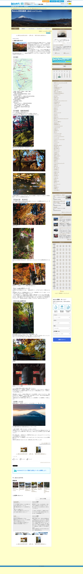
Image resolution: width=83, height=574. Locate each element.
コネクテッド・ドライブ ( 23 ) (59, 139)
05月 (66, 245)
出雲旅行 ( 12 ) (56, 103)
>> (63, 69)
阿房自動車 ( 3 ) (56, 158)
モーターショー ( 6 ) (57, 112)
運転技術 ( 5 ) (56, 123)
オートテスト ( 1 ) (57, 184)
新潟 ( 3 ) (55, 185)
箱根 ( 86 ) (56, 85)
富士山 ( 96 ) (56, 99)
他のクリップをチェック (66, 212)
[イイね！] (48, 32)
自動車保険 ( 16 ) (57, 124)
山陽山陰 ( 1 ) (56, 187)
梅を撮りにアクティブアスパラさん (15, 489)
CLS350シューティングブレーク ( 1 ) (60, 100)
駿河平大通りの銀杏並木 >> (40, 35)
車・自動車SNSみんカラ (15, 8)
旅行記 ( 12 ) (56, 117)
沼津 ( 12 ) (56, 140)
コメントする (43, 498)
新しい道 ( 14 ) (56, 167)
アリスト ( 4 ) (56, 84)
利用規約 (60, 293)
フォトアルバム (31, 28)
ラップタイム (39, 28)
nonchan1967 (16, 501)
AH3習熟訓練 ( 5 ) (57, 88)
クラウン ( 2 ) (56, 106)
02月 (57, 245)
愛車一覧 (69, 239)
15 (69, 74)
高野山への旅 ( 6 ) (57, 155)
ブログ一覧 (29, 8)
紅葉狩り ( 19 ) (56, 172)
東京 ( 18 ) (56, 120)
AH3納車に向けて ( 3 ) (58, 87)
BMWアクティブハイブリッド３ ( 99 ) (60, 82)
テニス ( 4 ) (56, 176)
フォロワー (66, 53)
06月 (69, 245)
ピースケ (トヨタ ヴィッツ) (64, 222)
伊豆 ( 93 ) (56, 96)
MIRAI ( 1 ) (56, 108)
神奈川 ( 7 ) (56, 161)
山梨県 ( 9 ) (56, 173)
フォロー (57, 53)
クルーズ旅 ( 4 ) (56, 190)
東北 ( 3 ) (55, 182)
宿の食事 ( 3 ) (56, 175)
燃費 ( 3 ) (55, 111)
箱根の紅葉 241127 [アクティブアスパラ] (39, 8)
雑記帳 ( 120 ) (56, 97)
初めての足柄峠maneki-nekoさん (22, 489)
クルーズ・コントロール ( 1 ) (59, 136)
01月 (54, 245)
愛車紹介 (23, 28)
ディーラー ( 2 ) (56, 151)
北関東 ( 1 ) (56, 188)
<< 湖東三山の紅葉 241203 (21, 35)
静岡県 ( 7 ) (56, 160)
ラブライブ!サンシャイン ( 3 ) (59, 163)
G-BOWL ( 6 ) (56, 130)
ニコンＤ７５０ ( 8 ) (57, 105)
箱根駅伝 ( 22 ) (56, 181)
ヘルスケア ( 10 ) (57, 127)
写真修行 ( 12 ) (56, 154)
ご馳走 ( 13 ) (56, 90)
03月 (60, 245)
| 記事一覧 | (31, 35)
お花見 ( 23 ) (56, 178)
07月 (54, 246)
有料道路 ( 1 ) (56, 169)
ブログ (22, 8)
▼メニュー (48, 28)
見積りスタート (62, 339)
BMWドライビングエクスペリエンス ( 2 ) (61, 118)
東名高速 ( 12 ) (56, 146)
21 (67, 75)
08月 (57, 246)
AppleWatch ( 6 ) (57, 102)
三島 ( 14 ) (56, 143)
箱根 (46, 443)
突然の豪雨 (55, 207)
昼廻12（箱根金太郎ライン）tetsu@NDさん (28, 489)
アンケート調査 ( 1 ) (57, 121)
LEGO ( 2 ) (56, 115)
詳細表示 (40, 31)
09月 (60, 250)
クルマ (25, 8)
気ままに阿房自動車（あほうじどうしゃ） (27, 11)
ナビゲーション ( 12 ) (57, 133)
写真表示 (50, 31)
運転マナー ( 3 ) (56, 149)
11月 (66, 250)
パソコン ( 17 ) (56, 142)
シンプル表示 (45, 31)
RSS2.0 (62, 291)
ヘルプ (65, 1)
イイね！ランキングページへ (45, 462)
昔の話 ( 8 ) (56, 109)
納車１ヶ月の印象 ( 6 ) (58, 91)
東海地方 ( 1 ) (56, 157)
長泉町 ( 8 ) (56, 164)
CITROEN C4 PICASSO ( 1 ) (59, 93)
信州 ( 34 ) (56, 114)
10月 (63, 250)
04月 (63, 245)
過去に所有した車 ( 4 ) (58, 145)
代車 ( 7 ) (55, 179)
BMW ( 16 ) (56, 166)
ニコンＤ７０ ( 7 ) (57, 94)
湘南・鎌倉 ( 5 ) (56, 148)
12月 (69, 250)
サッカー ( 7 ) (56, 170)
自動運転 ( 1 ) (56, 152)
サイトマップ (66, 293)
